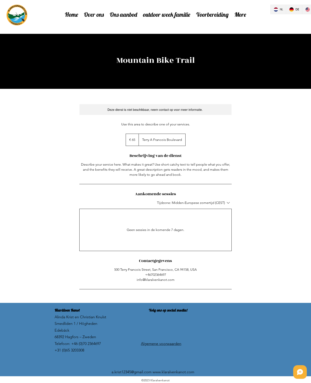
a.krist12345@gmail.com (131, 372)
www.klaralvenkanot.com (173, 372)
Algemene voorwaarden (161, 343)
